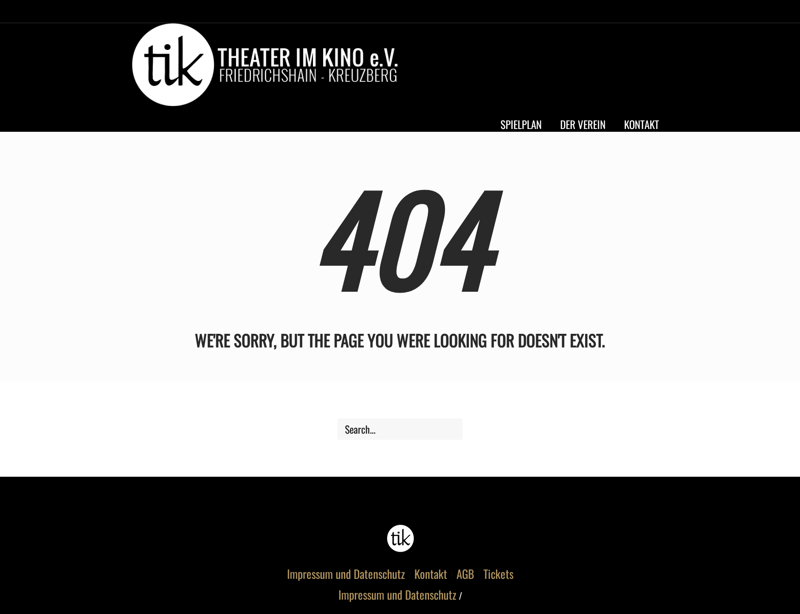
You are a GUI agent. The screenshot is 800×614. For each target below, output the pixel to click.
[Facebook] (622, 67)
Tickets (498, 574)
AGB (465, 574)
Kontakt (430, 574)
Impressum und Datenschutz (346, 574)
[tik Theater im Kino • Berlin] (400, 538)
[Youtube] (639, 67)
